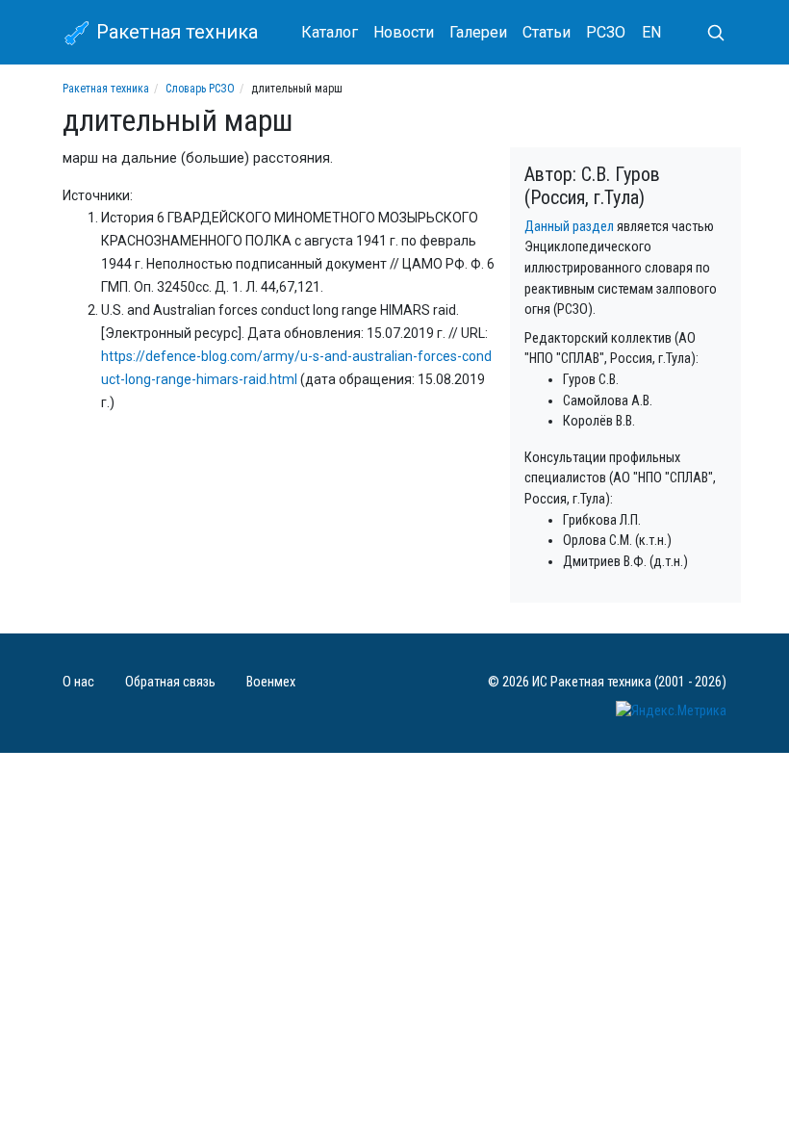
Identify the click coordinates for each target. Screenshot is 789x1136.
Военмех (270, 682)
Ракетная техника (174, 31)
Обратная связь (170, 682)
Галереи (478, 32)
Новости (403, 32)
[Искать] (708, 32)
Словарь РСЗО (200, 88)
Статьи (546, 32)
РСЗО (605, 32)
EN (651, 32)
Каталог (329, 32)
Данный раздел (569, 227)
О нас (78, 682)
